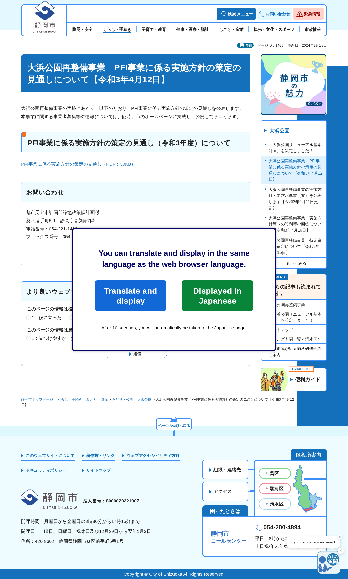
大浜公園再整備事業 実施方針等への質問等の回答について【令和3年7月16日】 (295, 224)
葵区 (274, 473)
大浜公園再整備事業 (287, 305)
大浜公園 (279, 130)
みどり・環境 (97, 399)
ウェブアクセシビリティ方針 (153, 455)
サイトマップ (281, 330)
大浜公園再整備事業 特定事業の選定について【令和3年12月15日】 (295, 246)
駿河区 (277, 488)
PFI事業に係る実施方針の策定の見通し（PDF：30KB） (78, 164)
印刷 (249, 45)
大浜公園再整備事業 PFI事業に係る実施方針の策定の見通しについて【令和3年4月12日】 (296, 170)
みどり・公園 (122, 399)
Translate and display (130, 295)
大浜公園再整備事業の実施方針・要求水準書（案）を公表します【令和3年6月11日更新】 (295, 198)
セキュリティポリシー (46, 470)
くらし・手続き (69, 399)
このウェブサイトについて (50, 455)
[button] (236, 14)
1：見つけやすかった (53, 338)
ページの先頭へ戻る (174, 425)
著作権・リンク (100, 455)
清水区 (277, 503)
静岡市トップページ (37, 399)
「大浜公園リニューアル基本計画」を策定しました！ (295, 148)
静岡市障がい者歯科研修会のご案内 (295, 351)
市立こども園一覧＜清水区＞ (295, 339)
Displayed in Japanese (217, 295)
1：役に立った (47, 317)
